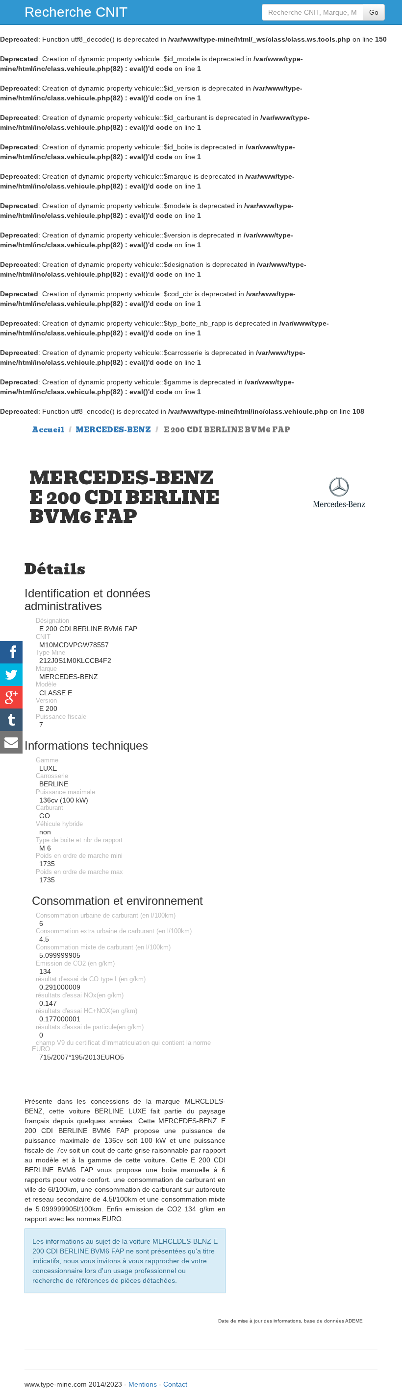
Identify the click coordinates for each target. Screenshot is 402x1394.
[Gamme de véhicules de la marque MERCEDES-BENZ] (339, 492)
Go (373, 12)
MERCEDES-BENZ (113, 430)
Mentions (142, 1384)
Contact (175, 1384)
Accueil (48, 430)
